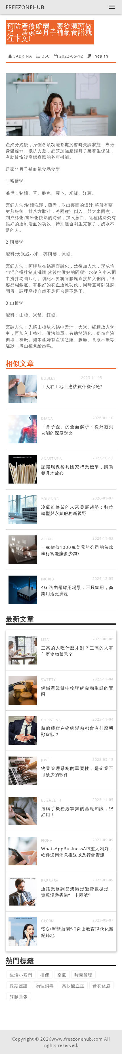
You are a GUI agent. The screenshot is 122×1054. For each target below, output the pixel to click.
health (101, 56)
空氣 (61, 975)
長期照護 (19, 985)
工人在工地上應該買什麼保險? (71, 386)
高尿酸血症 (73, 985)
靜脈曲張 (19, 996)
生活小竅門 (21, 975)
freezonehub (25, 7)
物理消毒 (45, 985)
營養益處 (101, 985)
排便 (44, 975)
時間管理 (83, 975)
